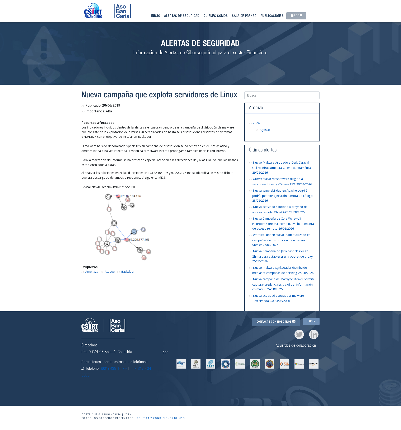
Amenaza (91, 272)
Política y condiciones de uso (161, 418)
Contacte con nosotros (274, 322)
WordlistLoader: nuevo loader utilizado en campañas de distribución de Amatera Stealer (281, 240)
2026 (256, 123)
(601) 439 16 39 (114, 369)
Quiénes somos (215, 16)
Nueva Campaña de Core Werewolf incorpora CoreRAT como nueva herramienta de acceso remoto (283, 223)
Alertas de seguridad (181, 16)
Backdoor (128, 272)
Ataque (110, 272)
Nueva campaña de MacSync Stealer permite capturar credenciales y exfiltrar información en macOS (283, 284)
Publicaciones (272, 16)
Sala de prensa (244, 16)
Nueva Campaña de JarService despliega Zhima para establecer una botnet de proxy (282, 256)
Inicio (155, 16)
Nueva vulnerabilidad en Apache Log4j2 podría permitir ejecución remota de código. (282, 195)
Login (297, 15)
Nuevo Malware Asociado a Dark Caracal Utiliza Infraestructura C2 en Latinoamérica (281, 167)
